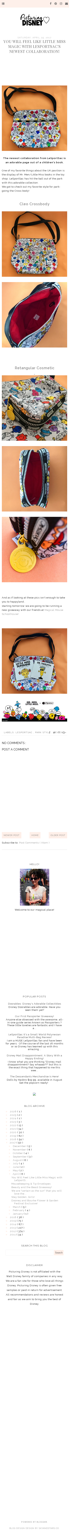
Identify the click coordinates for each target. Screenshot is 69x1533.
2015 (13, 1220)
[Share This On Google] (64, 733)
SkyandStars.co (49, 1528)
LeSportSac (24, 732)
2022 (13, 1125)
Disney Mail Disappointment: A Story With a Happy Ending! (34, 1057)
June (16, 1167)
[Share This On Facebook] (49, 733)
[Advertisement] (34, 953)
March (17, 1207)
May (16, 1170)
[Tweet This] (54, 733)
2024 (13, 1118)
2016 (13, 1217)
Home (35, 835)
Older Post (58, 835)
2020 (13, 1132)
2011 (13, 1234)
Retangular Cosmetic (34, 368)
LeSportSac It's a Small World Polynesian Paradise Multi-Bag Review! (34, 1036)
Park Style (43, 732)
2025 (13, 1115)
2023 (13, 1121)
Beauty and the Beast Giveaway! (31, 1187)
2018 (13, 1139)
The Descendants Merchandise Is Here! (34, 1076)
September (20, 1156)
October (18, 1153)
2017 (13, 1142)
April (16, 1174)
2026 (13, 1111)
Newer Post (12, 835)
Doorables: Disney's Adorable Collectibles (34, 1003)
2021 (13, 1128)
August (18, 1160)
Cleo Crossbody (35, 204)
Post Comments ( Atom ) (34, 842)
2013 (13, 1227)
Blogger (42, 1522)
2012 (13, 1231)
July (16, 1163)
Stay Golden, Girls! (23, 1197)
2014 (13, 1224)
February (19, 1210)
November (20, 1149)
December (20, 1146)
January (18, 1213)
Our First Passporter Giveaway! (34, 1016)
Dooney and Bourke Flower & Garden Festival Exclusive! (34, 1202)
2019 (13, 1135)
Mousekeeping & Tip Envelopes (31, 1183)
